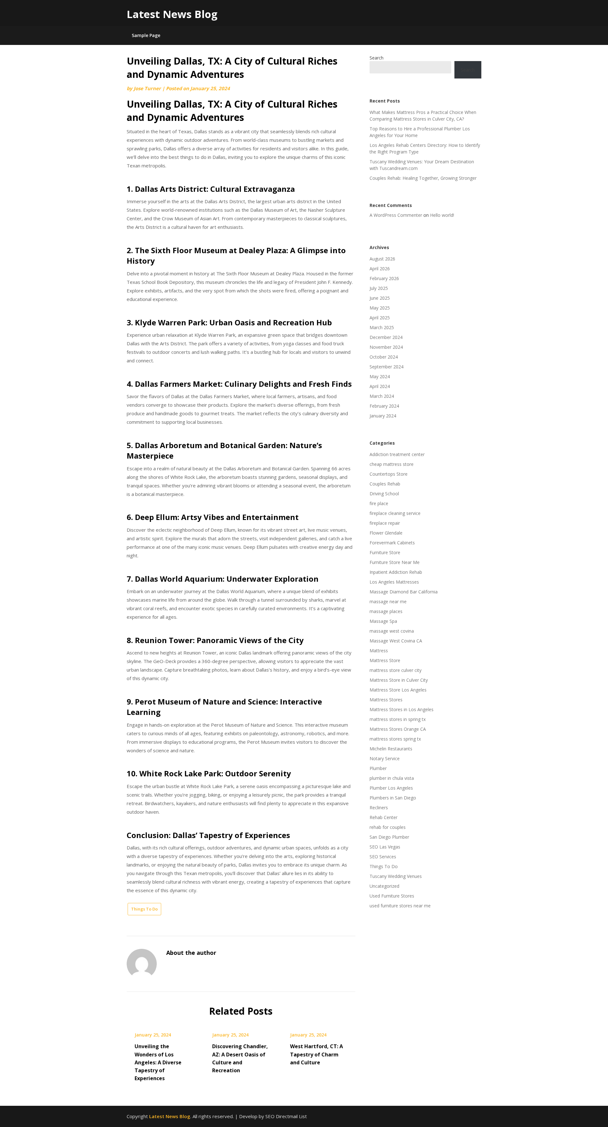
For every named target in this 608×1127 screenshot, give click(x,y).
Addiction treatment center (397, 454)
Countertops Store (389, 474)
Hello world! (442, 215)
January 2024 (383, 416)
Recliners (379, 808)
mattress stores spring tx (395, 739)
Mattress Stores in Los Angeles (402, 709)
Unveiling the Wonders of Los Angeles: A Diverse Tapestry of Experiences (158, 1062)
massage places (386, 611)
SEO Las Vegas (385, 847)
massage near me (388, 601)
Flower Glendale (386, 533)
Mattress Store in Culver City (399, 680)
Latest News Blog (172, 14)
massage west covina (392, 631)
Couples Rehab (385, 484)
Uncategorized (384, 886)
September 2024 (386, 367)
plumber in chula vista (392, 778)
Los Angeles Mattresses (394, 582)
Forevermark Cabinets (392, 543)
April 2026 (380, 269)
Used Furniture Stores (392, 896)
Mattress (379, 651)
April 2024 (380, 386)
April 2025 (380, 318)
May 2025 (380, 308)
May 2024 (380, 376)
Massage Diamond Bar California (404, 592)
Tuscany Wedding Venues (396, 876)
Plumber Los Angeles (391, 788)
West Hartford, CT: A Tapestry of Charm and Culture (316, 1054)
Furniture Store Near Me (395, 562)
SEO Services (383, 857)
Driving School (384, 494)
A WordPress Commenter (396, 215)
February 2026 (384, 278)
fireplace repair (385, 523)
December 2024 (386, 337)
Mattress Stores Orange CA (398, 729)
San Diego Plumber (389, 837)
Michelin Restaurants (391, 749)
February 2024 (384, 406)
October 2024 (384, 357)
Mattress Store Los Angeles (398, 690)
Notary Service (385, 758)
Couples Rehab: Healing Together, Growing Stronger (423, 178)
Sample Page (146, 35)
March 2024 (382, 396)
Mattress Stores (386, 700)
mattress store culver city (395, 670)
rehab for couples (388, 827)
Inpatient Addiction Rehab (396, 572)
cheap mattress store (392, 464)
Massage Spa (383, 621)
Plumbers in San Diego (393, 798)
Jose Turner (147, 88)
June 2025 (380, 298)
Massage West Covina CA (396, 641)
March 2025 (382, 327)
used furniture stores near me (400, 906)
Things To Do (144, 909)
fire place (379, 503)
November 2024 (386, 347)
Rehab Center (383, 817)
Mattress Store (385, 660)
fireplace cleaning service (395, 513)
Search (376, 58)
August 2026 (382, 259)
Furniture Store (385, 552)
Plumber (378, 768)
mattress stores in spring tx (398, 719)
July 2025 (379, 288)
